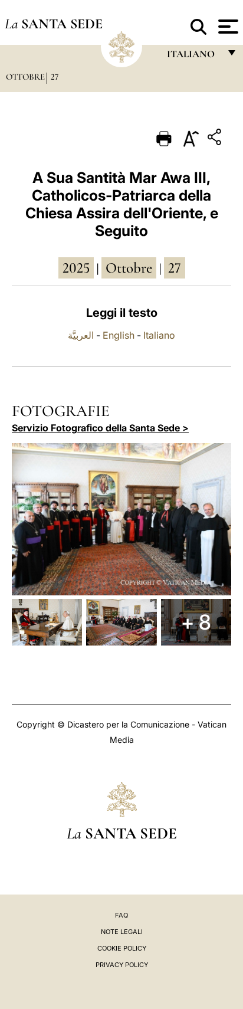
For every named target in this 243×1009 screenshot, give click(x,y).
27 (54, 76)
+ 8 (196, 622)
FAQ (121, 915)
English (118, 335)
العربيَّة (81, 335)
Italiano (159, 335)
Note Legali (122, 932)
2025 (76, 268)
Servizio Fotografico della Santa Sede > (100, 428)
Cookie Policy (121, 948)
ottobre (129, 268)
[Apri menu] (226, 27)
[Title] (216, 139)
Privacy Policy (122, 965)
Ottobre (25, 76)
